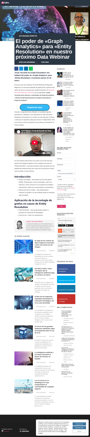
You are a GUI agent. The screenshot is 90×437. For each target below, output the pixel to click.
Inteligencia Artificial (68, 322)
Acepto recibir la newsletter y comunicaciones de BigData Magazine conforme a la (66, 187)
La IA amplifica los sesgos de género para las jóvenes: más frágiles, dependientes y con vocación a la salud (68, 131)
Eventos (33, 36)
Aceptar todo (79, 424)
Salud (65, 361)
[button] (74, 3)
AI (65, 79)
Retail (65, 324)
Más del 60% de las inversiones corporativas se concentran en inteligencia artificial (68, 93)
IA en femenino (68, 137)
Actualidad (24, 36)
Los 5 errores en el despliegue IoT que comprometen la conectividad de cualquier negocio (44, 385)
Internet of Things (68, 345)
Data (69, 357)
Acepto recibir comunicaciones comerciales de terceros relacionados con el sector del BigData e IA (66, 196)
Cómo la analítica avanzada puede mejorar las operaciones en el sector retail (66, 313)
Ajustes (79, 431)
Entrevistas (71, 335)
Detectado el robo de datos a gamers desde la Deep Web (67, 365)
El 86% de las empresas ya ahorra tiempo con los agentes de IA (68, 75)
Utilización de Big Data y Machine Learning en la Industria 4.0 (67, 339)
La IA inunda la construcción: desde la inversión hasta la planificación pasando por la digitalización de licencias (68, 117)
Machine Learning (68, 359)
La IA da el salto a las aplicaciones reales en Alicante (68, 83)
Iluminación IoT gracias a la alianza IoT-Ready (66, 373)
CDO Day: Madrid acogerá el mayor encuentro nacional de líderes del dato (68, 103)
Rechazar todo (79, 427)
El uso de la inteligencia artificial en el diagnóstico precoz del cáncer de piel (67, 349)
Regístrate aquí (34, 107)
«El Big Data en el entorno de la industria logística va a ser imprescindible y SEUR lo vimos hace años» (67, 330)
